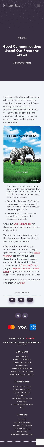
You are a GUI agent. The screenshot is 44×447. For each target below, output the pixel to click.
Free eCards (22, 401)
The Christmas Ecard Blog (22, 425)
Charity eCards (22, 366)
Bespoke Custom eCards (22, 363)
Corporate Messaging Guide (22, 405)
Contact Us (22, 420)
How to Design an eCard (22, 387)
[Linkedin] (25, 315)
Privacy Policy (22, 432)
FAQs (22, 408)
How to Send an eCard (22, 390)
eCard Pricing (22, 396)
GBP (33, 338)
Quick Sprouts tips (22, 224)
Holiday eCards (22, 357)
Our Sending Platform (22, 392)
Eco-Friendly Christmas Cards (22, 372)
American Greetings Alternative (22, 375)
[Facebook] (18, 315)
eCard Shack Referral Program (22, 434)
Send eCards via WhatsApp (22, 368)
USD (28, 338)
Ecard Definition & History (22, 399)
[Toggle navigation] (39, 5)
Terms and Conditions (22, 429)
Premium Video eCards (22, 359)
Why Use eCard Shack (22, 423)
